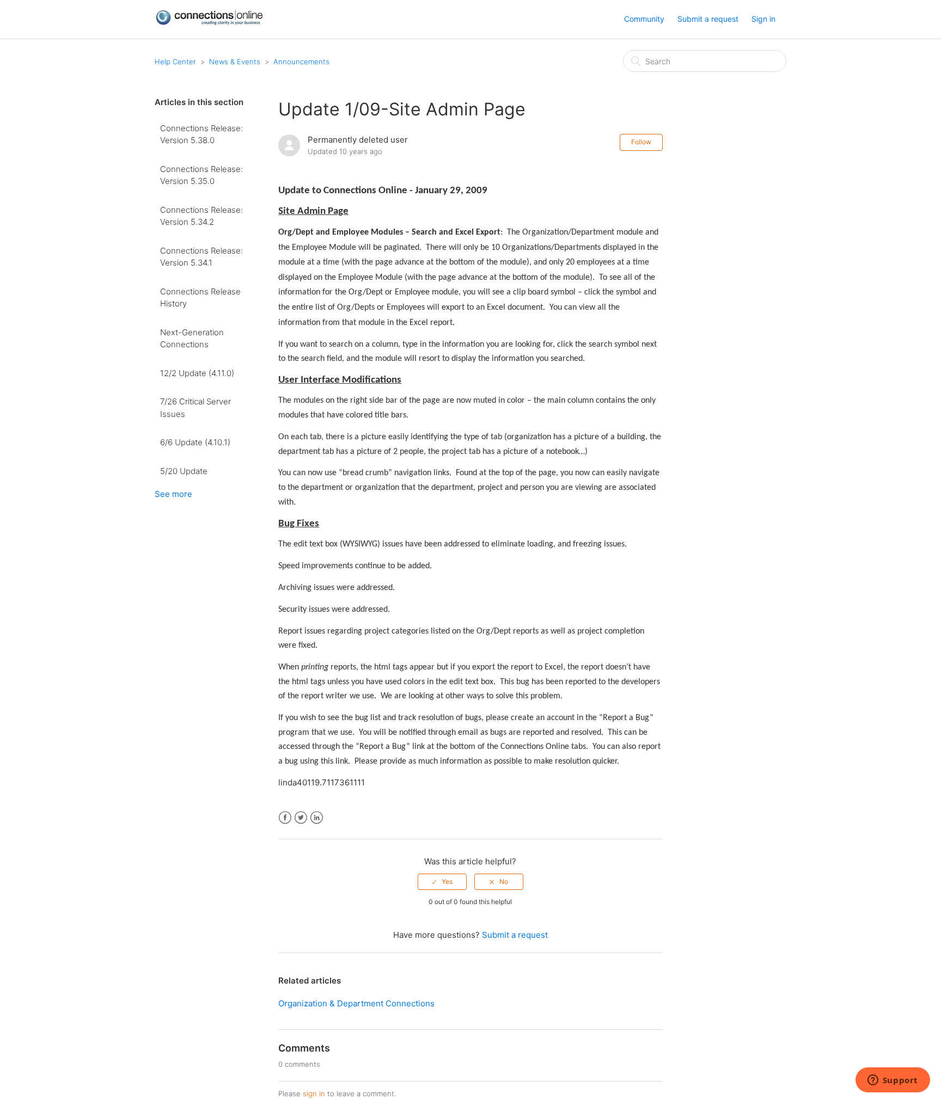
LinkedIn (316, 818)
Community (644, 18)
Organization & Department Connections (356, 1003)
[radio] (442, 882)
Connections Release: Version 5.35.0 (201, 175)
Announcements (301, 61)
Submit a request (707, 18)
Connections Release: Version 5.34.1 (201, 256)
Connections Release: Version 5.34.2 (201, 216)
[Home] (209, 22)
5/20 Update (183, 471)
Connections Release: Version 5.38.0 (201, 134)
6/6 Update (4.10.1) (195, 442)
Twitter (301, 818)
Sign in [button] (763, 18)
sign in (314, 1093)
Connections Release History (200, 297)
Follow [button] (641, 142)
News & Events (234, 61)
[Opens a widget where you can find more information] (892, 1081)
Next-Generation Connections (192, 338)
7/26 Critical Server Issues (195, 407)
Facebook (285, 818)
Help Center (175, 61)
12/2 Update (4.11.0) (197, 373)
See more (173, 494)
